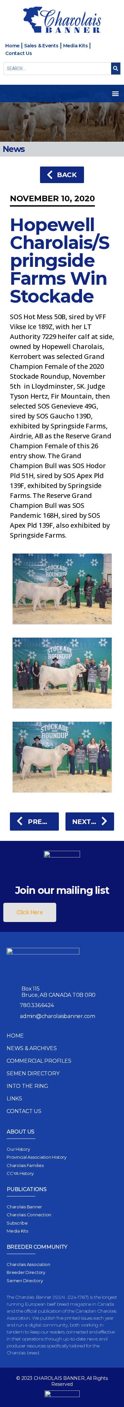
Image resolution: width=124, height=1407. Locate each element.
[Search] (115, 68)
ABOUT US (20, 1132)
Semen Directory (33, 1073)
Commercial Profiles (39, 1061)
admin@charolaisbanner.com (57, 1016)
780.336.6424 (37, 1005)
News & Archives (32, 1048)
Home (15, 1036)
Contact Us (24, 1111)
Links (14, 1098)
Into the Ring (27, 1086)
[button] (115, 93)
